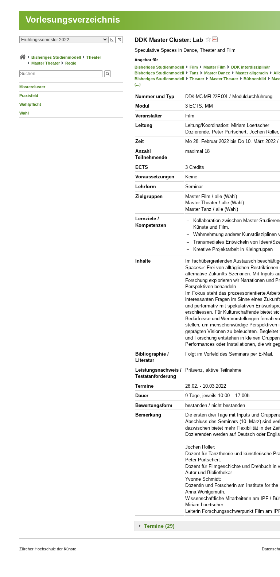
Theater (93, 57)
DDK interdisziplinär (250, 67)
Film (194, 67)
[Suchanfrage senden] (107, 73)
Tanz (194, 73)
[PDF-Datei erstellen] (215, 40)
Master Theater (45, 63)
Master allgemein (252, 73)
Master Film (214, 67)
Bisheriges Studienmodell (56, 57)
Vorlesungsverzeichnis (73, 19)
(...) (138, 84)
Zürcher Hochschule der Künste (47, 549)
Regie (70, 63)
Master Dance (217, 73)
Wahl (24, 113)
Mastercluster (32, 87)
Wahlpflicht (30, 104)
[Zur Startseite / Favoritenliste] (22, 57)
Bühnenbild (255, 79)
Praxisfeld (28, 95)
